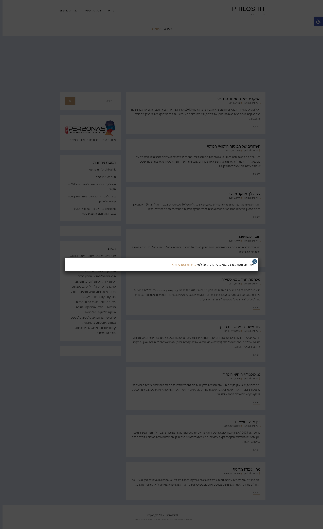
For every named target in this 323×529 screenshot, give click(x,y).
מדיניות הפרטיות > (184, 265)
